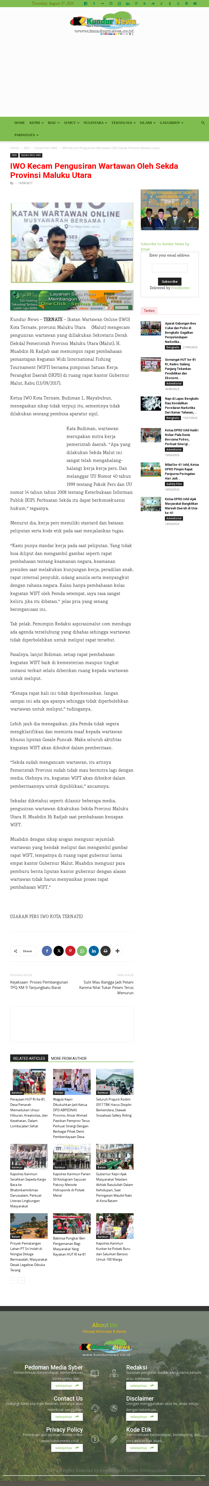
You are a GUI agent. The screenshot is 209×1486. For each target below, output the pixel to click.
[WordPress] (186, 3)
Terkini (149, 311)
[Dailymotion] (85, 3)
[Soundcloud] (153, 3)
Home (20, 123)
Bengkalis (172, 347)
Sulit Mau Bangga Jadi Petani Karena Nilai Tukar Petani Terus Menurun (106, 987)
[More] (117, 951)
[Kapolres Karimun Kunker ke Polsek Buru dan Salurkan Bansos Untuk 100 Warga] (115, 1226)
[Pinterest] (136, 3)
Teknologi (121, 123)
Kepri (35, 123)
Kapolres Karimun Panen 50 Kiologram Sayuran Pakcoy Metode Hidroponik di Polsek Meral (71, 1185)
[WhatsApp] (82, 951)
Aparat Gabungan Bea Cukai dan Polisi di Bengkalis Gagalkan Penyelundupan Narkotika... (180, 333)
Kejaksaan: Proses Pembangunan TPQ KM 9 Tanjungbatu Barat (39, 984)
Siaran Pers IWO (45, 148)
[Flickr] (102, 3)
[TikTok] (161, 3)
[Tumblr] (170, 3)
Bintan (59, 1092)
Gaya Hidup (170, 123)
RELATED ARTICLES (29, 1058)
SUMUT (70, 123)
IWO (27, 148)
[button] (203, 123)
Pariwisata (25, 135)
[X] (178, 3)
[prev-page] (13, 1280)
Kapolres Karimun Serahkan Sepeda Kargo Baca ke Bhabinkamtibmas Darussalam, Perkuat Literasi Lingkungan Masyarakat (28, 1190)
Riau (52, 123)
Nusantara (93, 123)
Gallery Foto (174, 484)
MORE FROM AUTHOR (69, 1058)
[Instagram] (119, 3)
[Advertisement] (104, 78)
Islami (146, 123)
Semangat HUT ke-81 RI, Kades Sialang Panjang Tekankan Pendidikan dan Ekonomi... (180, 369)
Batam (102, 1167)
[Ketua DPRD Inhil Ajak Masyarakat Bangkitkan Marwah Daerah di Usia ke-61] (151, 504)
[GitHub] (111, 3)
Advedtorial (173, 383)
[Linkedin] (128, 3)
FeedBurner (180, 288)
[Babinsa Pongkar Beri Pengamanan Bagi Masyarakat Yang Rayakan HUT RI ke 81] (71, 1223)
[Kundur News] (104, 24)
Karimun (17, 1092)
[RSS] (144, 3)
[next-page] (21, 1280)
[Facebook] (94, 3)
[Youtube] (195, 3)
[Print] (105, 951)
